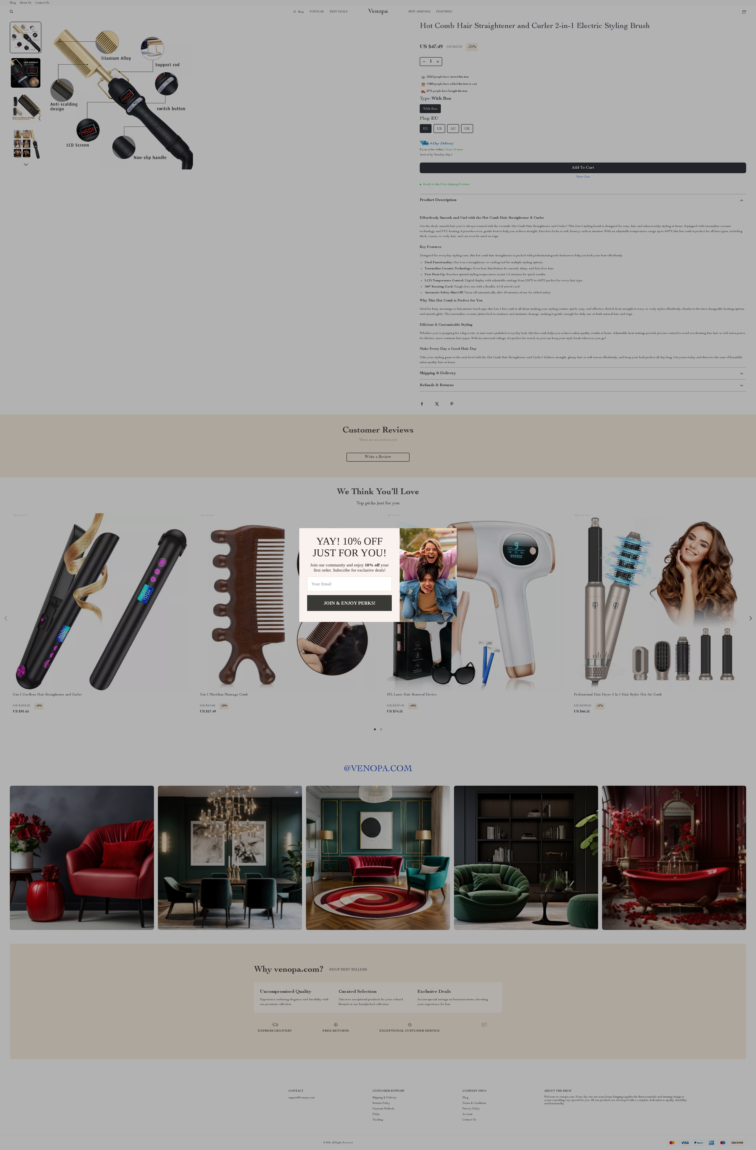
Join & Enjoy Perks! (349, 602)
